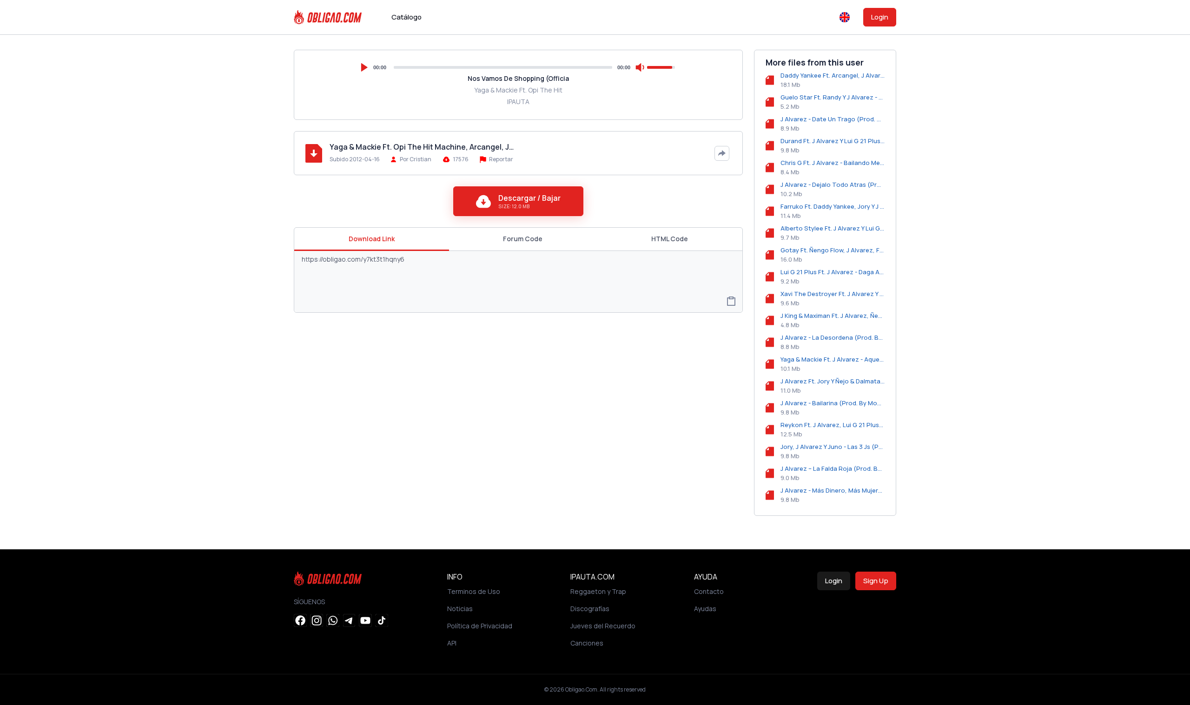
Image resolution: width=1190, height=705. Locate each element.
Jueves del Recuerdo (602, 625)
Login (879, 17)
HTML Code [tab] (669, 238)
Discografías (589, 608)
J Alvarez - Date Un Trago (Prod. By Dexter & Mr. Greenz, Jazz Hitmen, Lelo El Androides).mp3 (832, 119)
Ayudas (705, 608)
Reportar (500, 159)
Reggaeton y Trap (598, 591)
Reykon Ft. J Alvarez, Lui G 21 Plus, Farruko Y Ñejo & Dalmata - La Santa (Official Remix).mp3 (832, 425)
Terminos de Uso (473, 591)
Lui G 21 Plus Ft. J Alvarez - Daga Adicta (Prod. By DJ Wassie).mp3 (832, 272)
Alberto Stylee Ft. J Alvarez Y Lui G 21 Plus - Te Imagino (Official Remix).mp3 (832, 228)
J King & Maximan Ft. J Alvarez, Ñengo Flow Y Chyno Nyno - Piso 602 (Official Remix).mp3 (832, 315)
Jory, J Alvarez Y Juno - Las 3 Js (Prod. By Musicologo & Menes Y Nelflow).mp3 (832, 446)
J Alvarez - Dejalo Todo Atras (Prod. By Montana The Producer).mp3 (832, 184)
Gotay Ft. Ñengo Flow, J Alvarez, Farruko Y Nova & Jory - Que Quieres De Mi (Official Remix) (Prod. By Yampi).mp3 (832, 250)
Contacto (709, 591)
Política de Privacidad (479, 625)
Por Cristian (415, 159)
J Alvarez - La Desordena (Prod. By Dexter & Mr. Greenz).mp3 (832, 337)
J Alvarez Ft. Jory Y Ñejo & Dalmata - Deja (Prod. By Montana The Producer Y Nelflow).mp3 (832, 381)
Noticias (460, 608)
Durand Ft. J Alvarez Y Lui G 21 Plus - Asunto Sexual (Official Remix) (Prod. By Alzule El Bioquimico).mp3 (832, 141)
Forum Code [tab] (522, 238)
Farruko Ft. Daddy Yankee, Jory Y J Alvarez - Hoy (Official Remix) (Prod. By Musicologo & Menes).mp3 (832, 206)
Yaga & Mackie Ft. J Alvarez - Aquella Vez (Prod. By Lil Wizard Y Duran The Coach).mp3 (832, 359)
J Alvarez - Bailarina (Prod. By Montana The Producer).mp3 (832, 403)
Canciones (586, 643)
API (451, 643)
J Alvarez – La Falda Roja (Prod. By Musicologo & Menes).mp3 (832, 468)
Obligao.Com (581, 689)
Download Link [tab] (372, 238)
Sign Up (875, 581)
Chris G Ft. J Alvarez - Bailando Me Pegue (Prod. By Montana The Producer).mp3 (832, 162)
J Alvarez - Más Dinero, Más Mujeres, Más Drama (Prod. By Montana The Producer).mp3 (832, 490)
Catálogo (406, 17)
